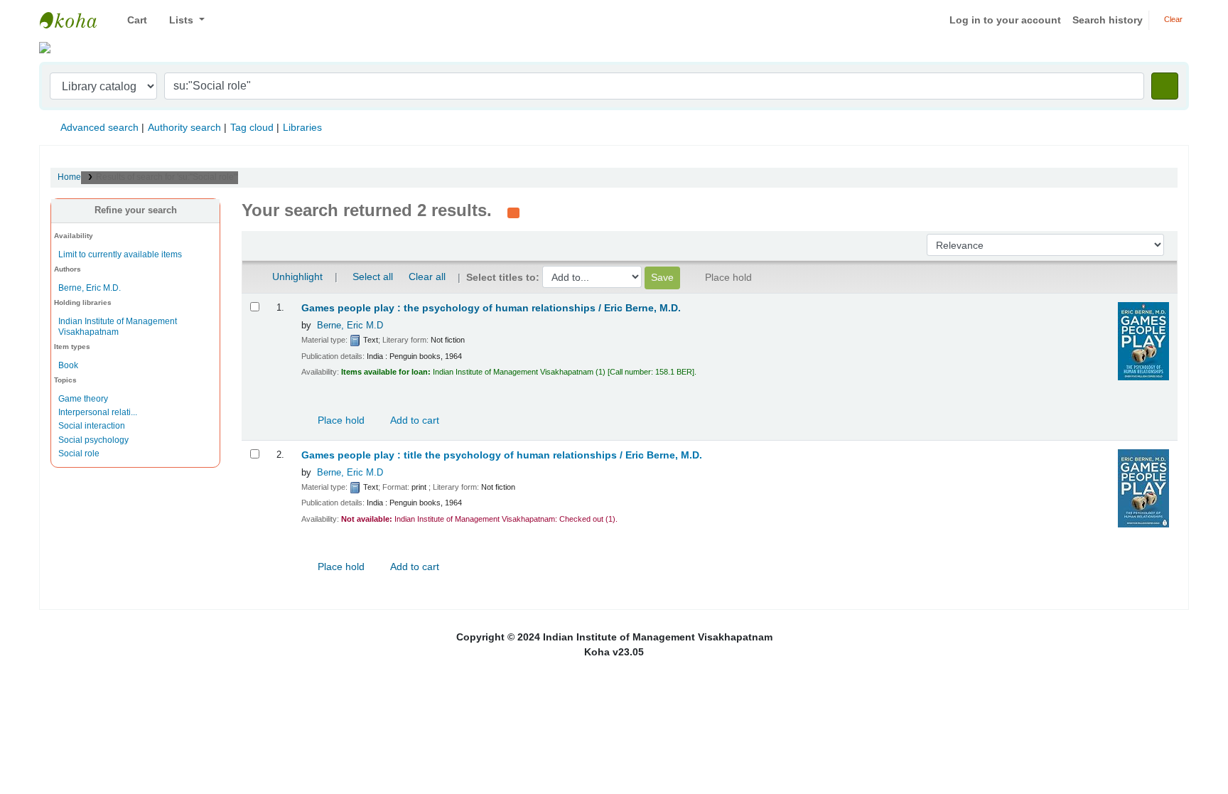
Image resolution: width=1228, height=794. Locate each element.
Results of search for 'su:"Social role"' (167, 177)
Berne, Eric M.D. (89, 288)
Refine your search (136, 210)
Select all (372, 276)
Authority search (184, 127)
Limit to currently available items (120, 254)
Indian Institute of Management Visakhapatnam (75, 20)
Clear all (427, 276)
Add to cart (413, 420)
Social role (78, 453)
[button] (132, 20)
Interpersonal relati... (97, 412)
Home (69, 177)
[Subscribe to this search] (513, 211)
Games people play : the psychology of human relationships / (491, 308)
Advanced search (99, 127)
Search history (1107, 20)
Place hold (340, 420)
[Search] (1164, 86)
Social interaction (91, 426)
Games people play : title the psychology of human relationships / (501, 455)
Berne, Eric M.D (350, 326)
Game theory (83, 399)
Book (68, 365)
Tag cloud (252, 127)
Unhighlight (296, 276)
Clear (1172, 19)
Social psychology (93, 440)
